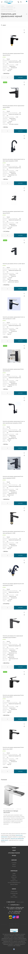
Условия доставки (14, 893)
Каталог (14, 847)
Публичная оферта (14, 884)
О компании (14, 862)
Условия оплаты (14, 891)
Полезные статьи (14, 880)
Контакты (14, 866)
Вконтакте (10, 924)
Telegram (14, 924)
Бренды (14, 855)
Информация (14, 870)
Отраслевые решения (14, 852)
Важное (14, 888)
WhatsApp (17, 924)
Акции (14, 850)
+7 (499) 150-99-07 (10, 902)
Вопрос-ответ (14, 877)
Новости (14, 864)
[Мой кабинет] (23, 2)
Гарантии (14, 875)
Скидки (14, 873)
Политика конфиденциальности (14, 882)
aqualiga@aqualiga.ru (15, 904)
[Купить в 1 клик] (24, 32)
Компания (14, 860)
